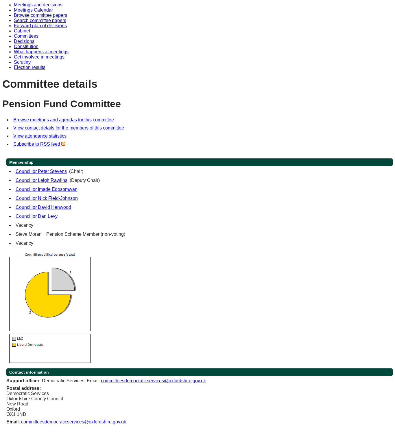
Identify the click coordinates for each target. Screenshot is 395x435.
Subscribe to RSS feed (37, 144)
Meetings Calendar (33, 10)
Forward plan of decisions (40, 25)
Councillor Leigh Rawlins (41, 180)
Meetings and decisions (38, 4)
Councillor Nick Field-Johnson (47, 198)
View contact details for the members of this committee (68, 127)
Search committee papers (40, 20)
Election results (29, 67)
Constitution (26, 46)
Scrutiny (22, 62)
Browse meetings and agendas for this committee (63, 119)
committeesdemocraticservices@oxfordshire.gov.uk (153, 380)
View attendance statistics (40, 136)
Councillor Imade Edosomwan (46, 189)
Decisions (24, 41)
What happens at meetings (41, 51)
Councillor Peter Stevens (41, 171)
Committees (26, 36)
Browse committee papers (40, 15)
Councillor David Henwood (43, 207)
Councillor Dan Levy (37, 216)
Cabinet (22, 30)
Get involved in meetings (39, 56)
